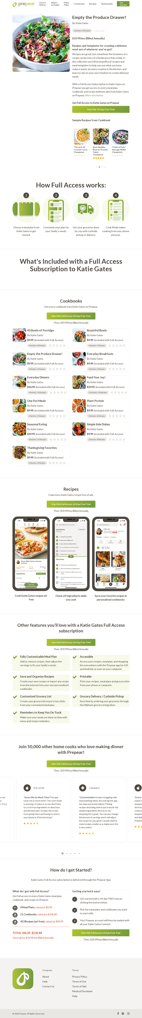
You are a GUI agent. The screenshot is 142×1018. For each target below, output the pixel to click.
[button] (101, 109)
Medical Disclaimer (82, 991)
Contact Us (48, 986)
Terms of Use (79, 981)
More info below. (94, 95)
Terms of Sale (79, 986)
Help (45, 981)
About (45, 976)
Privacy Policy (79, 976)
